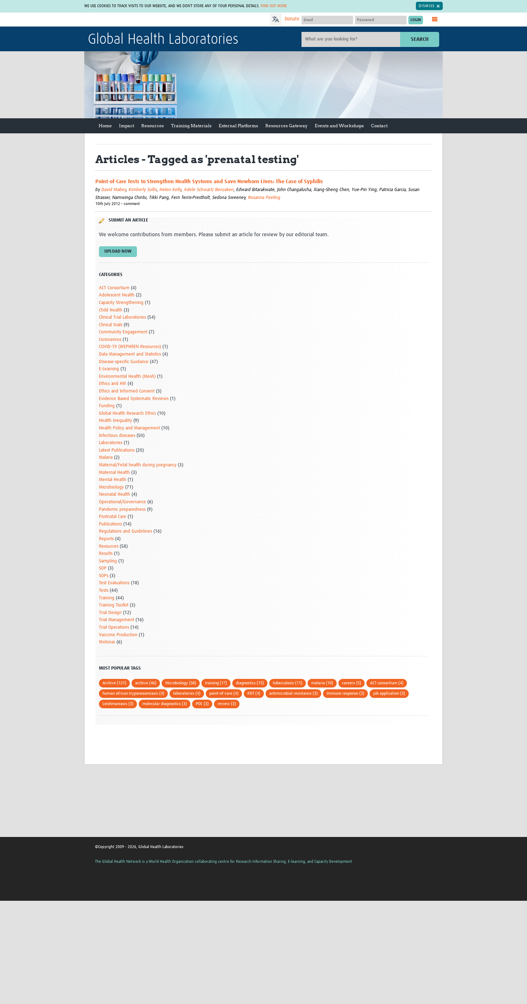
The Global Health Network (141, 20)
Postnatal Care (112, 516)
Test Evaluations (114, 583)
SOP (102, 568)
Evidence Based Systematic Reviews (133, 398)
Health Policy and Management (129, 428)
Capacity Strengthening (121, 302)
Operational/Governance (122, 502)
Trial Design (110, 612)
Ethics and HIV (112, 383)
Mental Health (112, 479)
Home (105, 125)
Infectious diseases (117, 435)
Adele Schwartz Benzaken (209, 189)
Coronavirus (110, 339)
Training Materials (191, 125)
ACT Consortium (114, 288)
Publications (110, 524)
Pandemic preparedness (122, 509)
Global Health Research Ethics (127, 413)
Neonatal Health (114, 494)
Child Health (110, 310)
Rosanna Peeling (264, 197)
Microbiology (111, 487)
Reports (106, 539)
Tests (103, 590)
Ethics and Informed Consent (127, 391)
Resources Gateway (286, 125)
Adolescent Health (116, 295)
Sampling (108, 561)
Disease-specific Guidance (123, 362)
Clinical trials (110, 325)
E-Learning (109, 369)
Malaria (106, 457)
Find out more (274, 6)
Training (106, 598)
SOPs (103, 576)
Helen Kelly (170, 189)
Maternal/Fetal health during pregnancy (137, 465)
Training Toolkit (113, 605)
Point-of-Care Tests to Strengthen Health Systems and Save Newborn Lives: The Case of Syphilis (209, 181)
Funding (107, 406)
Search (419, 39)
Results (106, 553)
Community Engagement (123, 332)
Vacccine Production (118, 635)
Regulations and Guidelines (125, 531)
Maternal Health (114, 472)
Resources (152, 125)
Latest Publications (116, 450)
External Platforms (238, 125)
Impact (126, 125)
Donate (292, 19)
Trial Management (116, 620)
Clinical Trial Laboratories (122, 317)
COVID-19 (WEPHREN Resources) (130, 346)
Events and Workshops (339, 125)
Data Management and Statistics (130, 354)
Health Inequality (115, 420)
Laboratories (110, 443)
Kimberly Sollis (143, 189)
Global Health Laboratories (163, 40)
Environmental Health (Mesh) (127, 376)
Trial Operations (114, 627)
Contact (379, 125)
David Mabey (113, 189)
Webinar (107, 642)
